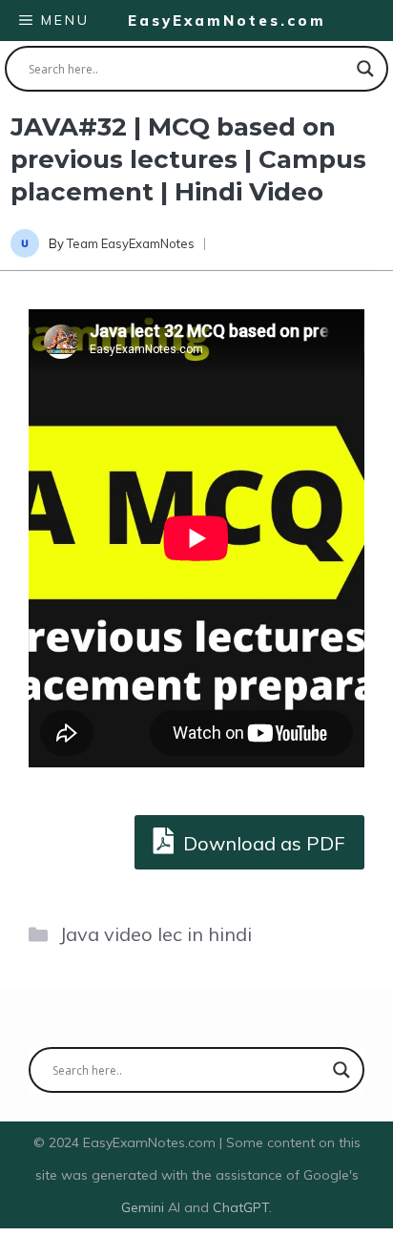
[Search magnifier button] (365, 68)
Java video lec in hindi (155, 934)
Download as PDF (261, 843)
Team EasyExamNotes (131, 243)
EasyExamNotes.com (227, 20)
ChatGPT (241, 1207)
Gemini (144, 1207)
